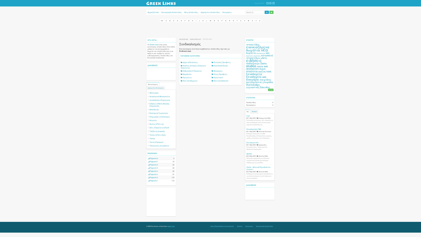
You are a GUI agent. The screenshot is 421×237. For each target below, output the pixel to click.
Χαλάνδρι (253, 84)
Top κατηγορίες (153, 84)
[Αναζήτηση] (267, 12)
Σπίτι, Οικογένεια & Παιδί (159, 128)
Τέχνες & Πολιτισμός (158, 135)
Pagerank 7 (154, 161)
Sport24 (249, 154)
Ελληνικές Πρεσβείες (222, 62)
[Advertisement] (210, 30)
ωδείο (264, 57)
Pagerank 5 (154, 168)
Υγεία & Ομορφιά (156, 142)
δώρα (262, 68)
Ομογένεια (187, 77)
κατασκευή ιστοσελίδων (259, 56)
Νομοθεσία (187, 74)
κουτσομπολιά (253, 82)
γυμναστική (252, 87)
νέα (264, 49)
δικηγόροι (252, 79)
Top (247, 111)
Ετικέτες (240, 226)
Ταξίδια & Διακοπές (157, 131)
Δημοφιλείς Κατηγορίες (156, 88)
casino (263, 63)
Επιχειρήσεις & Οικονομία (160, 117)
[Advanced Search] (271, 12)
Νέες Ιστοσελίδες (191, 12)
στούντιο (252, 71)
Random (254, 111)
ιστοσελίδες (252, 44)
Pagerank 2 (154, 177)
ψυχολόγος (257, 56)
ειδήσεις (254, 60)
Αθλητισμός (154, 93)
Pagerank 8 (154, 158)
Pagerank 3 (154, 174)
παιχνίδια (265, 79)
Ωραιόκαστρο (261, 53)
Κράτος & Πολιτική (157, 124)
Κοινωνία (153, 120)
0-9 (162, 21)
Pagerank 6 (154, 165)
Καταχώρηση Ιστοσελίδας (171, 12)
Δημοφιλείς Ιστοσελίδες (210, 12)
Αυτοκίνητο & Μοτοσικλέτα (160, 96)
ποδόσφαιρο (253, 63)
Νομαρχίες (218, 71)
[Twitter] (267, 3)
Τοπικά (152, 138)
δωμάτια (251, 52)
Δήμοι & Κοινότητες (190, 62)
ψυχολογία (249, 56)
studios (251, 66)
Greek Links (154, 44)
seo (267, 52)
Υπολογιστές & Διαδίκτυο (159, 146)
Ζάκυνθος (265, 87)
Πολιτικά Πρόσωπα (221, 81)
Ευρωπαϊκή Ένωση (221, 66)
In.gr (248, 116)
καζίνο (262, 71)
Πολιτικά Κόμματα (190, 81)
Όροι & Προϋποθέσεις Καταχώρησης (222, 226)
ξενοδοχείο (253, 77)
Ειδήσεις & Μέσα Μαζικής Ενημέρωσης (159, 105)
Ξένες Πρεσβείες (220, 74)
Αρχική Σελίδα (259, 3)
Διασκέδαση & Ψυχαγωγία (160, 100)
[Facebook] (270, 3)
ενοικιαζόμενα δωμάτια (257, 48)
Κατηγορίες (227, 12)
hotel (268, 71)
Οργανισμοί (218, 77)
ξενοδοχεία (254, 74)
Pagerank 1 (154, 181)
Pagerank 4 (154, 171)
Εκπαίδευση (154, 109)
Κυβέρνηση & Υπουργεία (192, 71)
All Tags (271, 90)
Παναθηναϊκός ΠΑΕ (253, 129)
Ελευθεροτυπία (252, 142)
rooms (260, 66)
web (264, 76)
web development (257, 67)
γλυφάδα (267, 82)
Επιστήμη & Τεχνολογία (159, 113)
